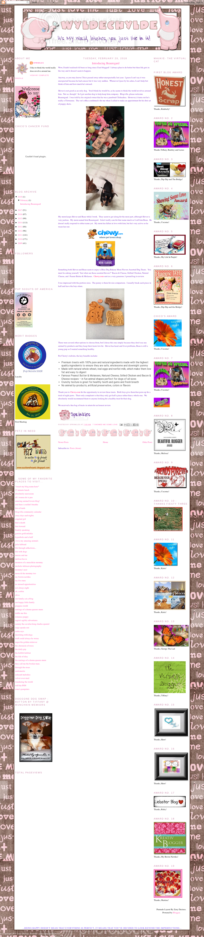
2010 (20, 239)
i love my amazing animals (26, 540)
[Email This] (125, 424)
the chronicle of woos (24, 645)
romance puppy (22, 616)
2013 (20, 226)
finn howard (20, 526)
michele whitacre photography (28, 566)
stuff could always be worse (27, 638)
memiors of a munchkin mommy (29, 562)
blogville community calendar (28, 511)
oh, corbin (19, 591)
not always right (22, 587)
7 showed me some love (105, 424)
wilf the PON (20, 685)
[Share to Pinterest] (137, 424)
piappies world (21, 605)
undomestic (20, 671)
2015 (20, 218)
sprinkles (38, 63)
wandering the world (24, 681)
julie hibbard (20, 544)
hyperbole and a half (24, 537)
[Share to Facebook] (134, 424)
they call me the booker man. (27, 663)
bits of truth (20, 508)
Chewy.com (99, 276)
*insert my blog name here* (27, 486)
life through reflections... (25, 547)
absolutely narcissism (24, 493)
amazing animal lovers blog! (27, 501)
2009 (20, 243)
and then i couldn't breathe (26, 504)
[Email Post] (121, 424)
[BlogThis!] (128, 424)
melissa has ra (21, 558)
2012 (20, 230)
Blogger (176, 912)
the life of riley (21, 656)
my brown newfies (23, 576)
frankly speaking (22, 529)
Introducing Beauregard (105, 63)
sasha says (19, 631)
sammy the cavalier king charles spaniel (32, 623)
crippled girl (20, 518)
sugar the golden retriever (26, 642)
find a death (20, 522)
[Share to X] (131, 424)
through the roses (22, 667)
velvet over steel (22, 678)
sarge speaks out (22, 627)
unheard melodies (22, 674)
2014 (20, 222)
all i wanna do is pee (24, 497)
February (24, 200)
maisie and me (21, 555)
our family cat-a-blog (24, 598)
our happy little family (25, 602)
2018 (20, 196)
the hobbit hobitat (23, 652)
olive (17, 594)
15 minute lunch (22, 490)
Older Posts (147, 442)
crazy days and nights (24, 515)
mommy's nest (21, 569)
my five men (20, 580)
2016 (20, 214)
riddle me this (21, 613)
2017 (20, 210)
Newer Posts (63, 442)
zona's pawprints (22, 689)
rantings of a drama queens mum (29, 609)
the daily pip (20, 649)
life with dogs (21, 551)
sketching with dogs (24, 634)
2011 (20, 234)
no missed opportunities (25, 584)
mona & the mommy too (25, 573)
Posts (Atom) (75, 448)
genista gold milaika (24, 533)
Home (105, 442)
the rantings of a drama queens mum (30, 660)
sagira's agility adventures (26, 620)
